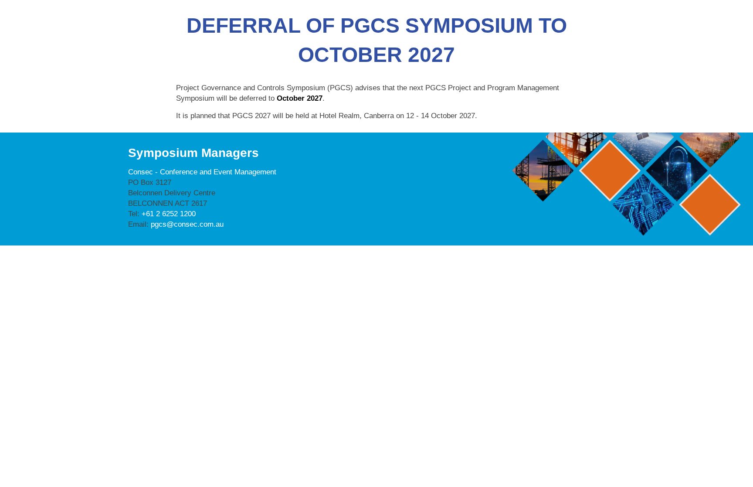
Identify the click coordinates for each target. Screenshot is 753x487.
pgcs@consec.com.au (187, 224)
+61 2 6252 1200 (169, 214)
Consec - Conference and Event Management (202, 172)
